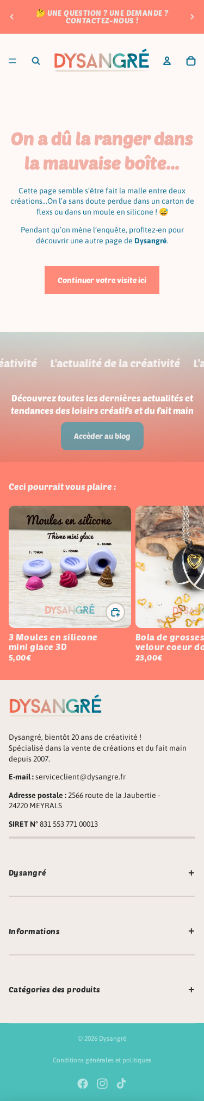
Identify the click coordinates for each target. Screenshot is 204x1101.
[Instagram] (102, 1083)
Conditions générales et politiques (102, 1060)
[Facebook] (82, 1083)
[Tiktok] (121, 1083)
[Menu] (12, 60)
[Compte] (167, 61)
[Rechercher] (36, 61)
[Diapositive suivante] (192, 17)
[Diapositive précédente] (12, 17)
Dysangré (112, 1038)
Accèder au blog (102, 436)
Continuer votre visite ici (102, 280)
